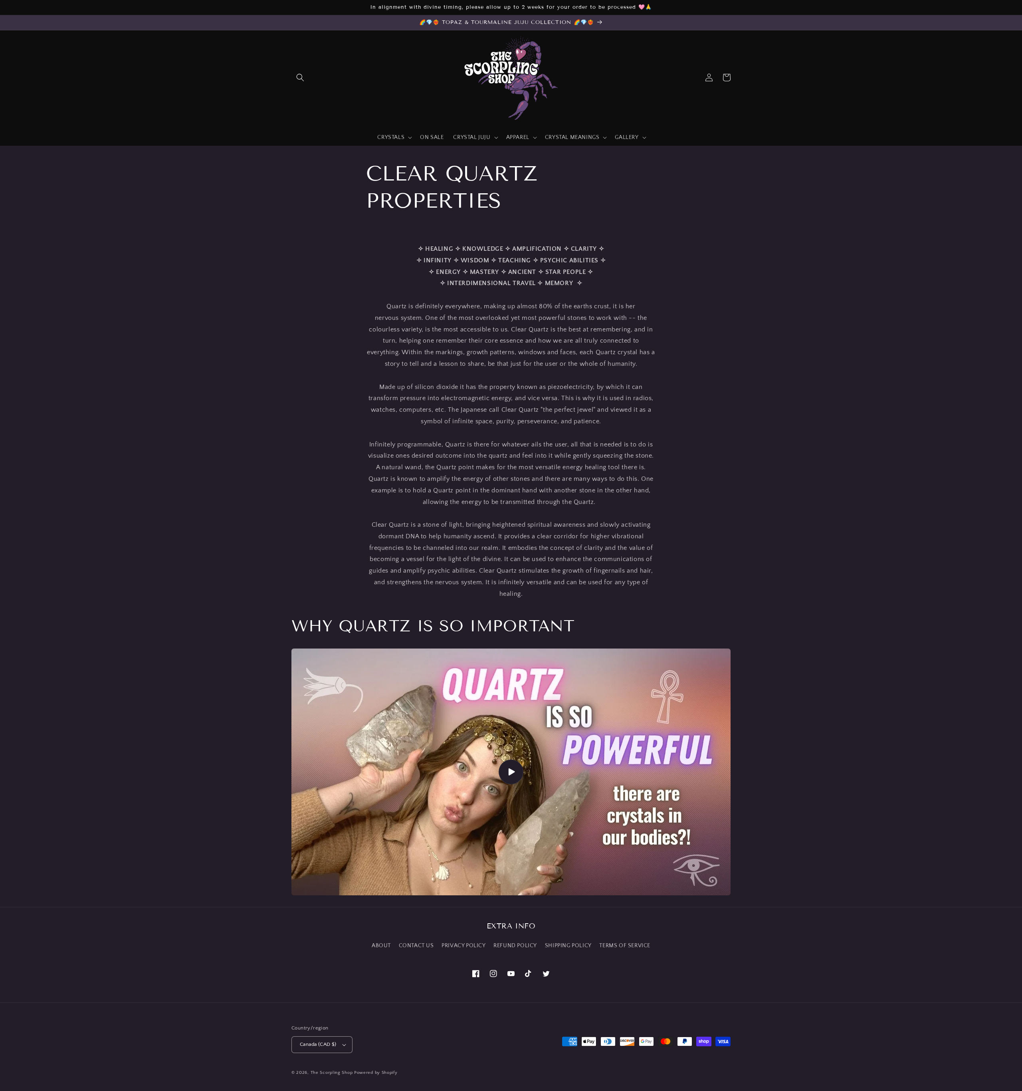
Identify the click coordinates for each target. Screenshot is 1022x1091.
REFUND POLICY (515, 945)
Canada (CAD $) (318, 1044)
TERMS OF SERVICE (624, 945)
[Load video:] (511, 772)
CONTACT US (416, 945)
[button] (300, 77)
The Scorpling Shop (332, 1072)
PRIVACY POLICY (463, 945)
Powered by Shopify (376, 1072)
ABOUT (381, 945)
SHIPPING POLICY (568, 945)
